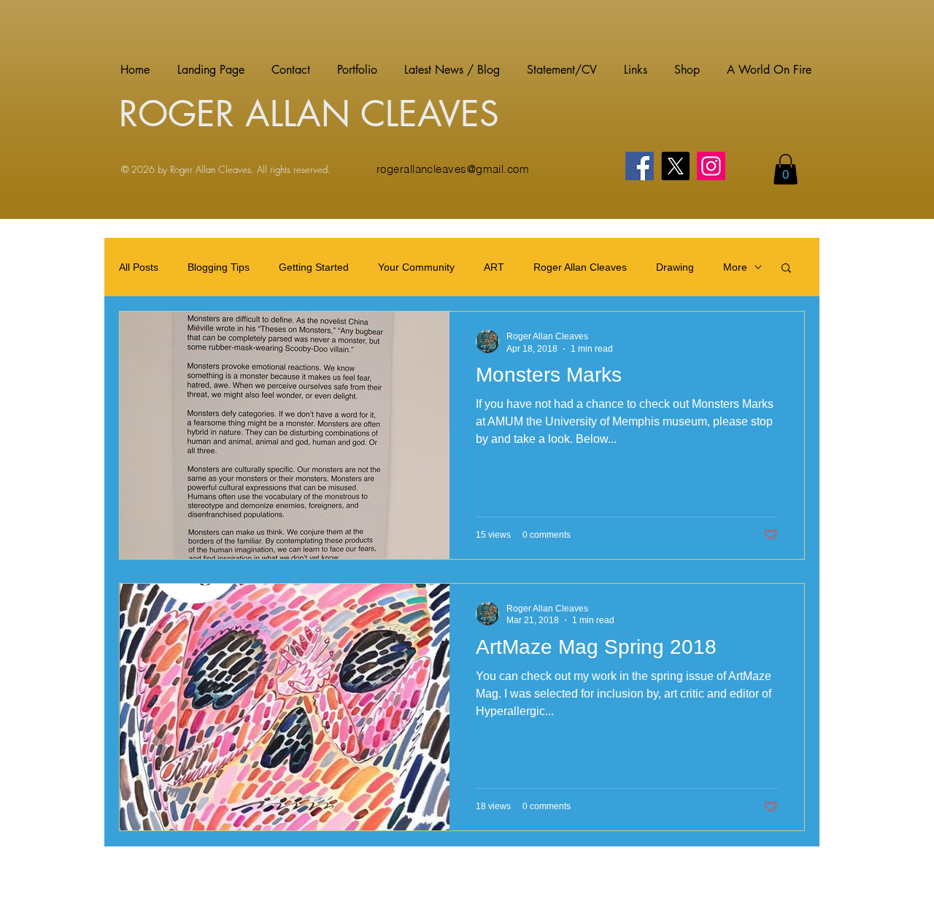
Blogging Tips (219, 267)
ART (494, 267)
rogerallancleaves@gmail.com (453, 169)
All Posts (138, 267)
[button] (785, 169)
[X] (675, 166)
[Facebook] (639, 166)
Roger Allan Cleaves (580, 267)
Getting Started (314, 267)
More (735, 267)
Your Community (416, 267)
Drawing (675, 267)
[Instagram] (711, 166)
